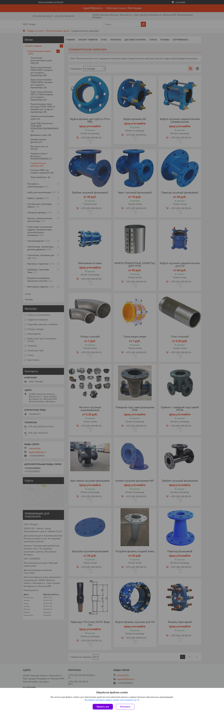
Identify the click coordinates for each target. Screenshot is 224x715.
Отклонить (125, 707)
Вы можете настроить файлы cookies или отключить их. (111, 700)
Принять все (103, 707)
